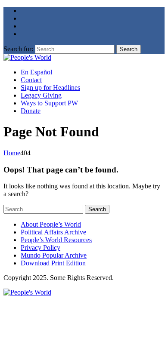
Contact (31, 79)
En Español (36, 72)
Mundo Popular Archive (54, 255)
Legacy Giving (41, 95)
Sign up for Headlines (50, 87)
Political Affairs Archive (53, 232)
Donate (30, 110)
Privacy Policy (40, 247)
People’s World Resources (56, 239)
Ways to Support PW (49, 103)
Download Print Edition (53, 263)
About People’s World (51, 224)
